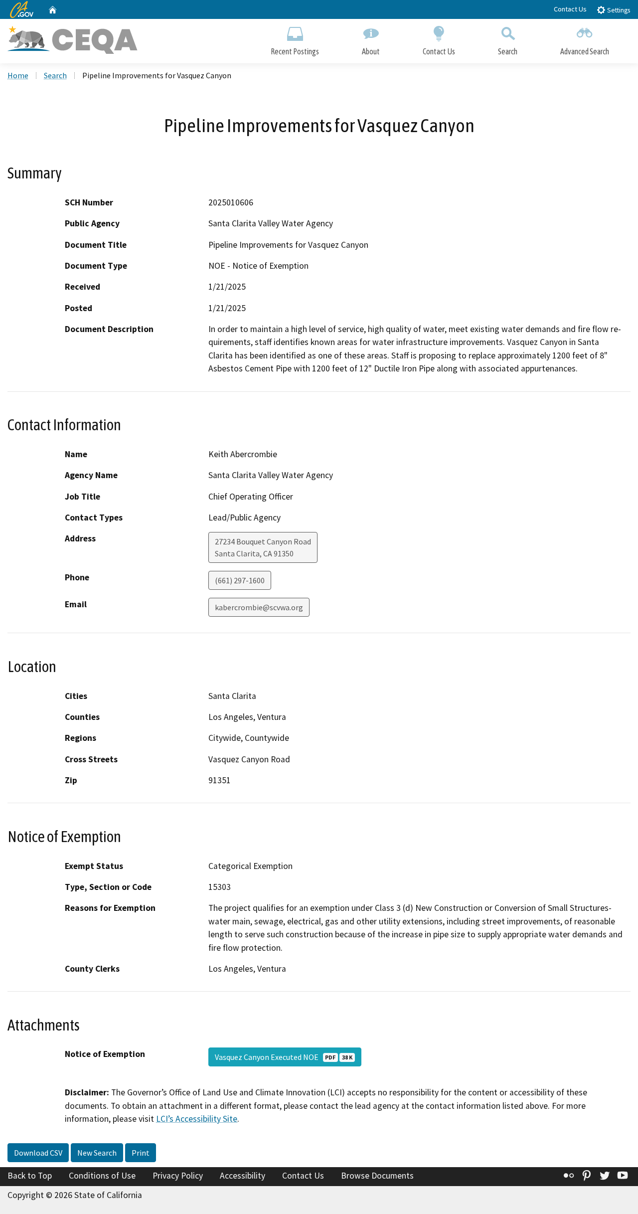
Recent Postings (295, 51)
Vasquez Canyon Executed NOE (283, 1057)
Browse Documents (377, 1175)
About (371, 51)
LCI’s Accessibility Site (196, 1118)
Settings (618, 10)
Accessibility (242, 1175)
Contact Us (570, 8)
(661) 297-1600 (240, 580)
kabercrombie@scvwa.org (259, 607)
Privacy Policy (178, 1175)
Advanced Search (584, 51)
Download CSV (38, 1153)
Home (17, 75)
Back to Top (29, 1175)
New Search (97, 1153)
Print (141, 1153)
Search (507, 51)
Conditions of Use (102, 1175)
